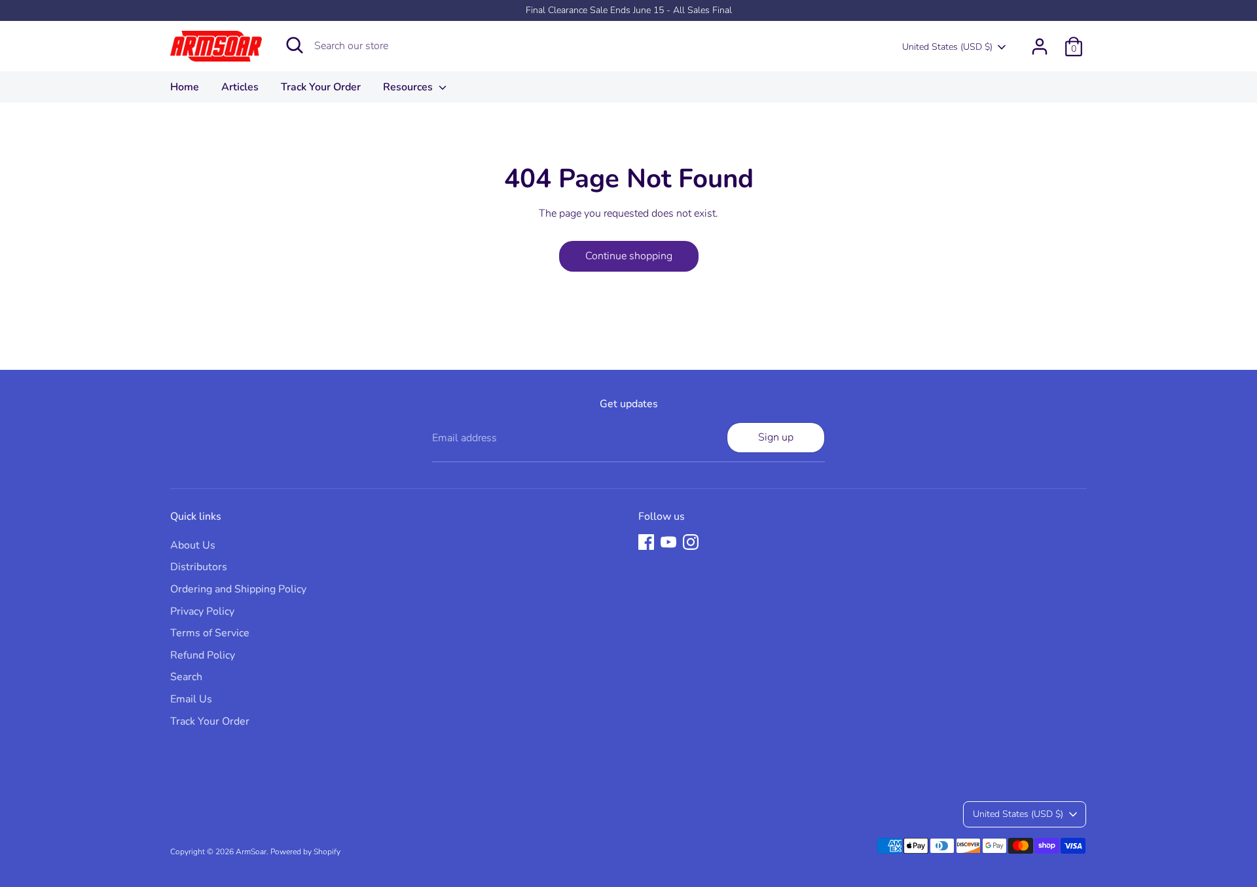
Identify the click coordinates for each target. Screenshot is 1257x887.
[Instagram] (691, 542)
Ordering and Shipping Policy (238, 589)
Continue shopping (628, 256)
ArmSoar (251, 851)
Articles (240, 87)
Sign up (775, 437)
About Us (192, 545)
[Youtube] (668, 542)
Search (186, 677)
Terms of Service (209, 633)
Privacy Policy (202, 611)
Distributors (198, 567)
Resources (409, 87)
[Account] (1040, 46)
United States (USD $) (947, 47)
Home (184, 87)
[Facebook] (646, 542)
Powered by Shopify (305, 851)
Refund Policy (202, 655)
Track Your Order (321, 87)
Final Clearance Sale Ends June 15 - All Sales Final (629, 10)
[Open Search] (295, 45)
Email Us (191, 699)
